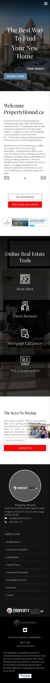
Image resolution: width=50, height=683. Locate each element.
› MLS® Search (12, 542)
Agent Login (25, 642)
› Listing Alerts (12, 557)
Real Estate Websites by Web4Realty (24, 637)
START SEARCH (35, 68)
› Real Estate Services (15, 580)
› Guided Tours (12, 564)
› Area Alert (10, 587)
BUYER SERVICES (15, 440)
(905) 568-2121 (16, 522)
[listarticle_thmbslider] (6, 178)
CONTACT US (25, 448)
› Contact (9, 595)
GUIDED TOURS (15, 76)
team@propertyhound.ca (20, 518)
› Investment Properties (16, 572)
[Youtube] (25, 630)
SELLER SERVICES (25, 197)
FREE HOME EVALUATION (25, 204)
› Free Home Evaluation (16, 549)
